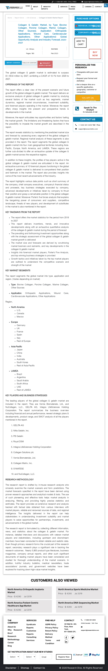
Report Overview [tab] (13, 63)
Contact (98, 6)
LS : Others (30, 49)
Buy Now (95, 54)
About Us (34, 8)
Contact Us (39, 667)
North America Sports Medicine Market (78, 589)
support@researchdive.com (93, 2)
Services (64, 6)
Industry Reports (46, 8)
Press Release (72, 8)
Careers (88, 6)
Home (28, 6)
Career (11, 642)
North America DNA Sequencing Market (78, 602)
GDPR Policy (50, 624)
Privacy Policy (51, 627)
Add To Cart (80, 43)
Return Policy (51, 631)
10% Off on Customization (88, 99)
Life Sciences (31, 18)
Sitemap (25, 667)
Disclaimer (10, 667)
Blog (10, 646)
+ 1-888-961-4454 (60, 2)
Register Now (63, 657)
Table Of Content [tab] (29, 63)
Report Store (19, 18)
